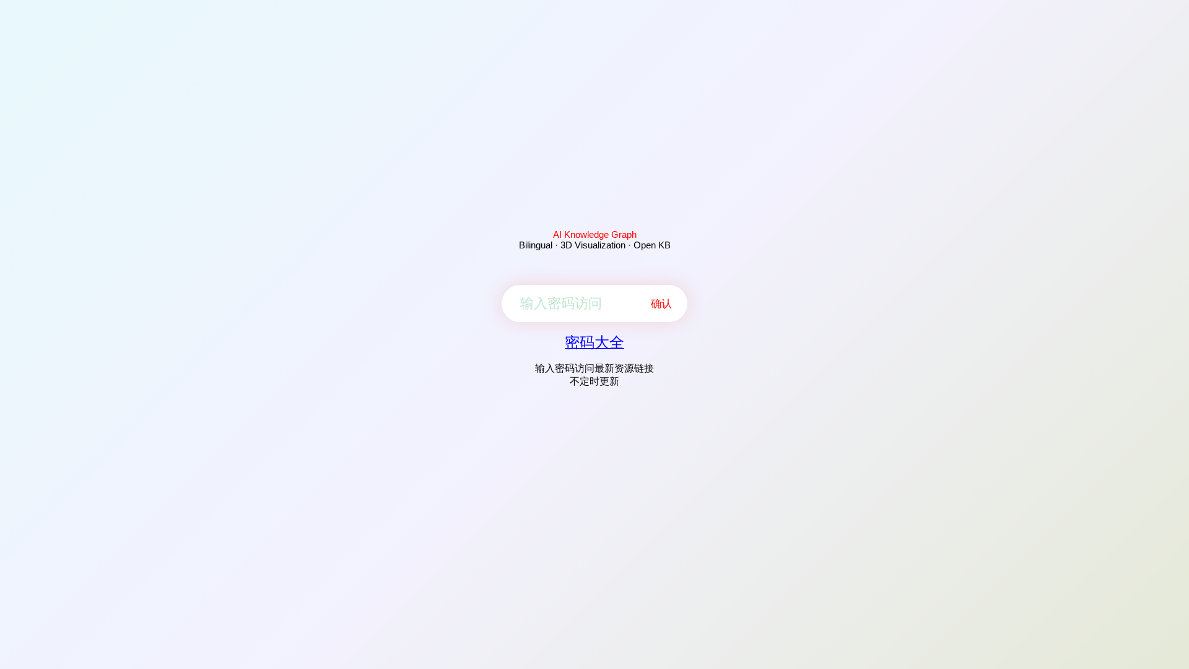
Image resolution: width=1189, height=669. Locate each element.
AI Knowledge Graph (595, 234)
